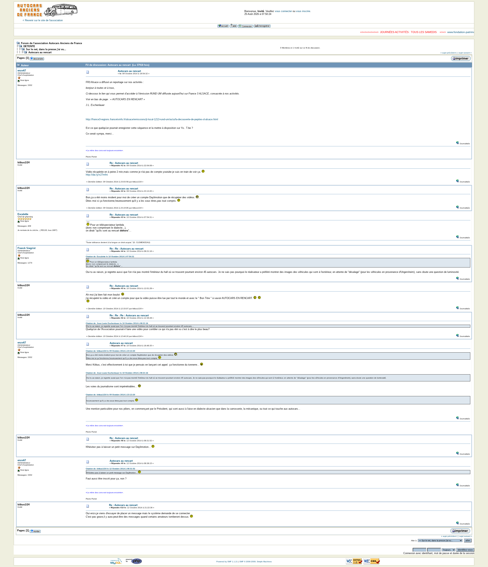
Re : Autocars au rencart (124, 163)
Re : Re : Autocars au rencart (126, 248)
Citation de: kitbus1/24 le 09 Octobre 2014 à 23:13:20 (110, 351)
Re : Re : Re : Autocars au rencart (129, 315)
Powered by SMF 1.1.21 (227, 562)
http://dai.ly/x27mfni (97, 174)
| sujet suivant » (465, 53)
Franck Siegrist (26, 248)
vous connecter (283, 11)
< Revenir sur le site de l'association (43, 20)
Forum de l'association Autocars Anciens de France (51, 43)
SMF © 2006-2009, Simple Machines (255, 562)
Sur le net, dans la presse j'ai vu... (46, 49)
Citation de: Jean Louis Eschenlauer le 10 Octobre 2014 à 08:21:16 (117, 323)
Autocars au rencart (39, 52)
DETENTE (29, 46)
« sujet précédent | (449, 53)
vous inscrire (303, 11)
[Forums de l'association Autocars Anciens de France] (47, 18)
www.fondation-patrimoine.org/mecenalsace (459, 32)
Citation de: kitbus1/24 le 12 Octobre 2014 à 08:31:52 (110, 469)
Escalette (23, 214)
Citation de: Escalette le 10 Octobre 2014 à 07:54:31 (110, 256)
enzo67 (22, 70)
